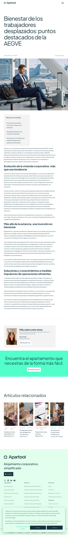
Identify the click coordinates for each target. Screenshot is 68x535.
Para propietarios (9, 504)
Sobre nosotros (53, 504)
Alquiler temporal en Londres (32, 493)
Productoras (8, 497)
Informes (51, 490)
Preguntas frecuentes (55, 497)
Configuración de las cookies (22, 527)
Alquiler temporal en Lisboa (32, 507)
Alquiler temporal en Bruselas (32, 504)
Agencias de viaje (9, 490)
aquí (14, 517)
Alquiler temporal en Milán (31, 500)
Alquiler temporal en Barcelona (33, 490)
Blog (49, 486)
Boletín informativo (54, 493)
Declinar (54, 527)
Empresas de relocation (11, 493)
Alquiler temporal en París (31, 497)
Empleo (50, 507)
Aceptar (38, 527)
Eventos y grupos (9, 500)
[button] (62, 3)
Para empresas (8, 486)
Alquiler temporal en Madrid (32, 486)
